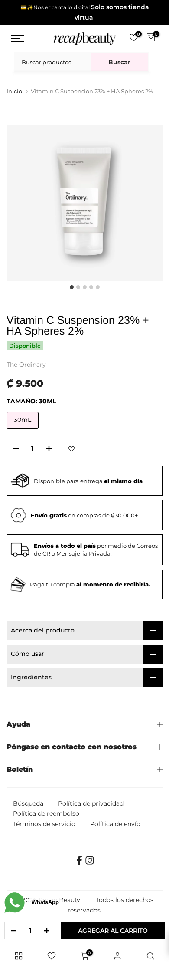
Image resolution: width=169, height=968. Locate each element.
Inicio (14, 91)
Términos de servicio (44, 824)
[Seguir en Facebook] (79, 863)
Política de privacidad (91, 803)
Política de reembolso (46, 813)
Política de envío (115, 824)
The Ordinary (26, 365)
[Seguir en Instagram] (89, 863)
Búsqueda (28, 803)
